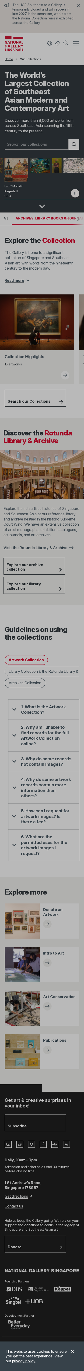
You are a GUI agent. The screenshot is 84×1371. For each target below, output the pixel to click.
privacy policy (23, 1361)
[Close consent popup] (72, 1352)
